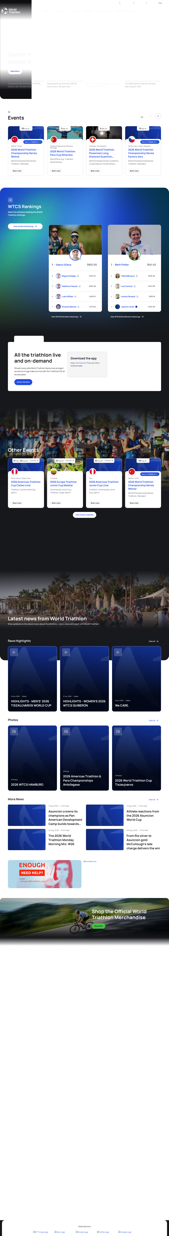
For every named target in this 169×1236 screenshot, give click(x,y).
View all (152, 641)
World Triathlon (10, 11)
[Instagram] (80, 3)
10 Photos (118, 775)
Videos (24, 696)
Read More (15, 71)
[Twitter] (92, 3)
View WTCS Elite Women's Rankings (125, 316)
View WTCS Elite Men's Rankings (64, 316)
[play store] (95, 370)
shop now (98, 926)
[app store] (78, 370)
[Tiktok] (109, 3)
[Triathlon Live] (155, 3)
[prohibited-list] (123, 874)
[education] (53, 544)
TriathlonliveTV (81, 363)
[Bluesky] (115, 3)
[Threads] (103, 3)
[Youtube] (97, 3)
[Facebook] (86, 3)
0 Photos (66, 771)
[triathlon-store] (40, 916)
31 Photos (14, 779)
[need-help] (46, 874)
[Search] (165, 11)
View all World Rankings (24, 226)
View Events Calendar (84, 515)
